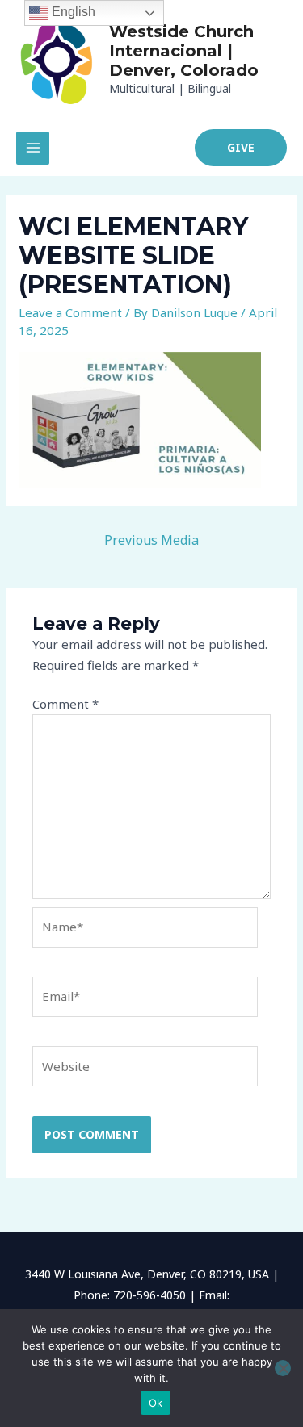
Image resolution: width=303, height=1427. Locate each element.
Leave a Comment (70, 312)
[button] (241, 147)
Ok (156, 1402)
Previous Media (151, 540)
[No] (283, 1368)
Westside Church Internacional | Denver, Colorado (184, 51)
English (71, 12)
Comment (65, 704)
